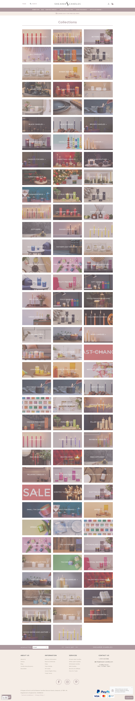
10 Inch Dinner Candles (33, 30)
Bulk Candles (72, 666)
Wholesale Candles (74, 664)
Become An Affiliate (74, 668)
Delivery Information (50, 659)
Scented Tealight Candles (66, 486)
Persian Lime (59, 415)
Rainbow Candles (92, 433)
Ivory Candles (91, 328)
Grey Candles (59, 310)
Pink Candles (28, 433)
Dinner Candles (60, 223)
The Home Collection (32, 556)
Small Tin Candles (31, 503)
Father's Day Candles (63, 240)
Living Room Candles (63, 363)
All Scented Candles (94, 48)
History (23, 661)
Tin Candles (58, 556)
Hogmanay (58, 328)
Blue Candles (59, 118)
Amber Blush (90, 65)
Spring (87, 503)
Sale (24, 486)
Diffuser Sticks (91, 205)
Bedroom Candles (31, 100)
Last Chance (90, 345)
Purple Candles (60, 433)
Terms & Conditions (27, 695)
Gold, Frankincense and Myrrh (95, 294)
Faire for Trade (73, 671)
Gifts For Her (28, 293)
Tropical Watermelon (94, 556)
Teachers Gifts (60, 521)
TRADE (24, 4)
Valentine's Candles (93, 573)
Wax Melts (89, 591)
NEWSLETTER (26, 647)
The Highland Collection (96, 538)
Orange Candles (92, 398)
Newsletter (24, 668)
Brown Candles (91, 118)
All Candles (28, 48)
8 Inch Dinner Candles (63, 30)
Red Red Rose (59, 450)
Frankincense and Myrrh (96, 258)
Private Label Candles (75, 659)
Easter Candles (91, 223)
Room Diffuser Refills (94, 468)
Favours (88, 240)
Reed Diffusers (91, 450)
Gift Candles (90, 275)
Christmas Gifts (30, 170)
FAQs (46, 664)
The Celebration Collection (97, 521)
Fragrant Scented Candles (66, 258)
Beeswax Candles (61, 100)
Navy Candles (90, 380)
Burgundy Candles (31, 135)
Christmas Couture (93, 153)
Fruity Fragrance (61, 275)
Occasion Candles (61, 398)
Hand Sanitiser (29, 328)
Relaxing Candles (30, 468)
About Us (23, 659)
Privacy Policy (39, 695)
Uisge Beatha (28, 573)
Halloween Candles (93, 310)
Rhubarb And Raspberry (64, 468)
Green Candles (29, 310)
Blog (22, 664)
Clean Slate (89, 188)
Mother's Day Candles (94, 363)
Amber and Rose (60, 65)
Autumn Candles (61, 83)
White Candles (60, 608)
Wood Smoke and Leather (34, 626)
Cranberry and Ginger (64, 205)
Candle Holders (61, 135)
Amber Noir (27, 83)
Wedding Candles (30, 608)
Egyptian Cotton (30, 240)
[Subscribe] (46, 647)
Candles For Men (30, 153)
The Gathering (60, 538)
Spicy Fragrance (61, 503)
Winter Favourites (93, 608)
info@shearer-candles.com (104, 662)
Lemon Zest (27, 363)
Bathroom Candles (93, 83)
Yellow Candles (61, 626)
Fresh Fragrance (30, 275)
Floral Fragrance (31, 258)
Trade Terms (48, 673)
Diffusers (27, 223)
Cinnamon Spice (29, 188)
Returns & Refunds (50, 661)
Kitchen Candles (61, 345)
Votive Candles (60, 591)
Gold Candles (59, 293)
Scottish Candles (92, 486)
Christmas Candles (62, 153)
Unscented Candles (62, 573)
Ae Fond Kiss (90, 30)
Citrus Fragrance (61, 188)
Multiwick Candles (31, 380)
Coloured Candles (31, 205)
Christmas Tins (60, 170)
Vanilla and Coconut (32, 591)
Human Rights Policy (50, 671)
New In (25, 398)
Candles (88, 135)
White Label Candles (75, 661)
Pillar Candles (91, 415)
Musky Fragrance (61, 380)
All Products (59, 48)
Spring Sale (27, 521)
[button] (31, 4)
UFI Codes (47, 668)
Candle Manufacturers (27, 666)
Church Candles (92, 170)
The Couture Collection (34, 538)
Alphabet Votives (30, 65)
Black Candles (29, 118)
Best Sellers (90, 100)
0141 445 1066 (104, 659)
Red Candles (28, 450)
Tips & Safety (48, 666)
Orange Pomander (31, 415)
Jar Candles (28, 345)
